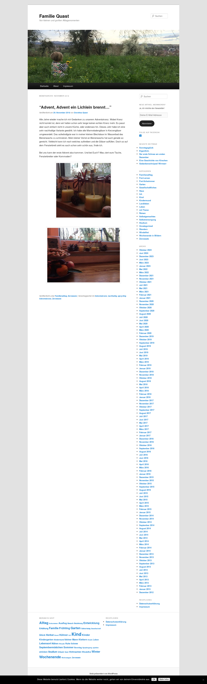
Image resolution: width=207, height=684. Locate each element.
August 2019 (145, 345)
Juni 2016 (143, 457)
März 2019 (144, 361)
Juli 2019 (143, 349)
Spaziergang (87, 647)
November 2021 (146, 278)
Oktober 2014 (145, 522)
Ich (140, 194)
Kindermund (145, 200)
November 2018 (146, 374)
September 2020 (146, 310)
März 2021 (144, 291)
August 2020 (145, 313)
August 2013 (145, 566)
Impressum (68, 86)
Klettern (83, 639)
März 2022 (144, 272)
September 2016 (146, 448)
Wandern (143, 229)
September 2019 (146, 342)
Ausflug (62, 623)
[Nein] (203, 679)
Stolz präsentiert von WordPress (104, 673)
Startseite (44, 86)
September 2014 (146, 525)
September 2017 (146, 409)
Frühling (64, 628)
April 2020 (144, 326)
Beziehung (78, 623)
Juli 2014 (143, 531)
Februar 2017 (145, 432)
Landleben (144, 203)
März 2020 (144, 329)
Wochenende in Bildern (150, 235)
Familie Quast (54, 16)
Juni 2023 (143, 259)
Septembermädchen (51, 647)
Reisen (142, 213)
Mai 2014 (143, 537)
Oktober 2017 (145, 406)
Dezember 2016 (146, 438)
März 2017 (144, 429)
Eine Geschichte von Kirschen (153, 160)
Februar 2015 (145, 509)
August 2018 (145, 381)
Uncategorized (146, 226)
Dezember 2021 (146, 275)
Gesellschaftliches (147, 187)
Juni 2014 (143, 534)
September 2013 (146, 563)
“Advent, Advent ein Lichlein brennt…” (75, 107)
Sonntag (78, 647)
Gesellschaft (96, 628)
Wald (66, 652)
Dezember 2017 (146, 400)
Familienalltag (61, 296)
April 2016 (144, 464)
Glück (42, 634)
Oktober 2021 (145, 281)
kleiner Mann (71, 639)
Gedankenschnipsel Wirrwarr (152, 163)
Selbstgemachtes (147, 216)
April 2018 (144, 387)
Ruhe (67, 643)
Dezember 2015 (146, 477)
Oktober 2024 (145, 249)
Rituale (62, 643)
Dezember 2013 (146, 554)
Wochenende (50, 656)
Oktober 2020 (145, 307)
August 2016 (145, 451)
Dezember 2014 (146, 515)
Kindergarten (46, 639)
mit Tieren (144, 209)
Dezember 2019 (146, 336)
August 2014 (145, 528)
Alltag (43, 622)
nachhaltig (112, 296)
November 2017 (146, 403)
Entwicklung (91, 623)
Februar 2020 (145, 333)
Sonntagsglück (146, 147)
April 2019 (144, 358)
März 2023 (144, 262)
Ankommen (53, 623)
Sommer (68, 647)
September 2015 (146, 486)
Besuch (70, 623)
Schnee (74, 643)
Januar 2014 (144, 550)
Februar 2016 (145, 470)
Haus (141, 190)
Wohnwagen (66, 657)
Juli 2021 (143, 285)
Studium (143, 222)
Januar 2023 (144, 266)
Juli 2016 (143, 454)
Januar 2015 (144, 512)
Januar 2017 (144, 435)
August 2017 (145, 413)
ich (69, 635)
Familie (53, 628)
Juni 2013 (143, 573)
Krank (90, 640)
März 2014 (144, 544)
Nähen (55, 643)
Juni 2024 (143, 253)
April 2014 (144, 541)
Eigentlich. (144, 150)
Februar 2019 (145, 365)
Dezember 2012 (146, 592)
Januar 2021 (144, 297)
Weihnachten (75, 651)
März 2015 (144, 505)
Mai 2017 (143, 422)
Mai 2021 (143, 288)
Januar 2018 (144, 397)
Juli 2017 (143, 416)
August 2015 (145, 489)
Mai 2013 (143, 576)
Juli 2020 (143, 317)
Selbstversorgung (147, 219)
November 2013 (146, 557)
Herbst (50, 635)
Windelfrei (144, 232)
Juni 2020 (143, 320)
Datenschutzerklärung (149, 603)
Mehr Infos (164, 679)
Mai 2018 (143, 384)
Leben (142, 206)
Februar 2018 (145, 394)
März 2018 (144, 390)
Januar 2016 (144, 474)
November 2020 (146, 304)
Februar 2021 (145, 294)
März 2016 (144, 467)
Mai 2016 (143, 461)
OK (154, 679)
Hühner (63, 635)
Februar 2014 (145, 547)
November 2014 (146, 518)
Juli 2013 (143, 569)
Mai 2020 (143, 323)
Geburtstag (85, 628)
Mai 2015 (143, 499)
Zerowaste (72, 296)
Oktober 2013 (145, 560)
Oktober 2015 (145, 483)
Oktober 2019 (145, 339)
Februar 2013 (145, 585)
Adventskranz (101, 296)
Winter (96, 652)
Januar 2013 (144, 589)
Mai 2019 (143, 355)
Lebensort (45, 643)
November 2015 (146, 480)
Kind (141, 197)
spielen (96, 647)
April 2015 (144, 502)
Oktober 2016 (145, 445)
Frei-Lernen (144, 177)
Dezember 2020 (146, 301)
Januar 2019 (144, 368)
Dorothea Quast (81, 112)
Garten (142, 184)
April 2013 (144, 579)
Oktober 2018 (145, 377)
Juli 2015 (143, 493)
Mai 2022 (143, 269)
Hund (56, 635)
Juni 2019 (143, 352)
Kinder (86, 635)
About (55, 86)
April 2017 (144, 425)
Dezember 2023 (146, 256)
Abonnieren (147, 123)
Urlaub (61, 652)
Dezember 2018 (146, 371)
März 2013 (144, 582)
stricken (43, 651)
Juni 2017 (143, 419)
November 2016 (146, 441)
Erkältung (43, 628)
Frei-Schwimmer (147, 181)
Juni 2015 (143, 496)
